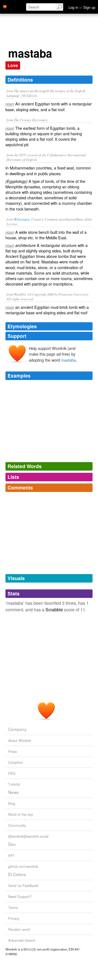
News (13, 792)
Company (17, 729)
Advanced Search (21, 940)
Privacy (13, 918)
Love (13, 65)
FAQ (11, 773)
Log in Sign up (82, 7)
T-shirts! (14, 784)
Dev (12, 844)
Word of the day (20, 814)
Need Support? (20, 896)
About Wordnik (19, 740)
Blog (11, 803)
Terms (13, 907)
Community (17, 825)
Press (12, 751)
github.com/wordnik (23, 866)
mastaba (68, 360)
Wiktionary (22, 219)
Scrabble (54, 609)
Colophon (15, 762)
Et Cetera (17, 874)
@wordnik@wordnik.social (28, 836)
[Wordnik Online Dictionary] (5, 6)
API (11, 855)
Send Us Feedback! (23, 885)
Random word (19, 929)
